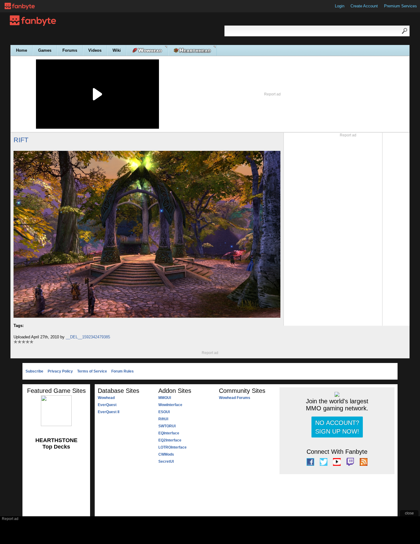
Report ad (272, 94)
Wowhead (106, 398)
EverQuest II (108, 412)
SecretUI (166, 461)
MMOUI (164, 398)
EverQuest (107, 405)
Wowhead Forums (234, 398)
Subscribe (34, 371)
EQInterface (168, 433)
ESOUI (164, 412)
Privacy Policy (60, 371)
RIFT (21, 140)
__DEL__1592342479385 (88, 337)
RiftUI (163, 419)
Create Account (364, 6)
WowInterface (170, 405)
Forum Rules (122, 371)
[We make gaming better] (20, 6)
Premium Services (400, 6)
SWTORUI (167, 426)
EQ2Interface (169, 440)
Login (339, 6)
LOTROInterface (172, 447)
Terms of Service (92, 371)
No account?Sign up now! (337, 427)
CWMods (166, 454)
